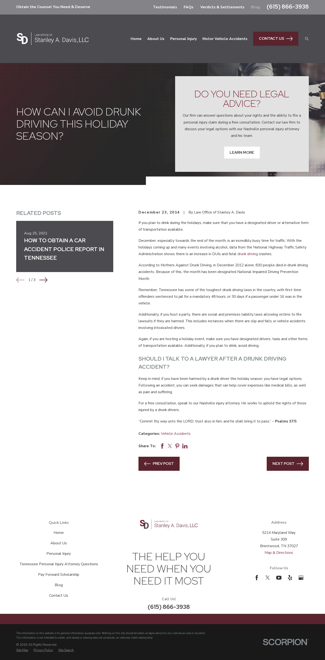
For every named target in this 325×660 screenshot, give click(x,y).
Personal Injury (58, 553)
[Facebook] (256, 577)
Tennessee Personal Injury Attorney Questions (59, 564)
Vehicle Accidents (176, 433)
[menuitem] (22, 650)
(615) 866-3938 (288, 6)
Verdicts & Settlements (222, 7)
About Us (58, 543)
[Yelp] (290, 577)
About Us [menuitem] (155, 38)
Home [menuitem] (136, 38)
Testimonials (165, 7)
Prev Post (163, 463)
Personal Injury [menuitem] (183, 38)
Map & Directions (279, 552)
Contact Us (271, 38)
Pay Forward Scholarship (58, 574)
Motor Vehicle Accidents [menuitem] (224, 38)
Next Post (283, 463)
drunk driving (247, 254)
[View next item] (43, 280)
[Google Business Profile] (301, 577)
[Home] (52, 38)
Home (59, 532)
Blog (255, 7)
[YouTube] (278, 577)
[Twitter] (267, 577)
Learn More (242, 152)
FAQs (188, 7)
